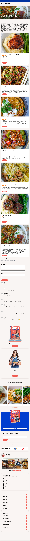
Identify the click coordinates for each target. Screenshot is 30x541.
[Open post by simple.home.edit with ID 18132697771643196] (11, 463)
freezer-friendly (20, 252)
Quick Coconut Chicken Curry (9, 245)
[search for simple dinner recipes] (27, 3)
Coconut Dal (5, 118)
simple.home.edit (4, 458)
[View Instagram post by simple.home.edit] (7, 468)
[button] (12, 407)
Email (2, 273)
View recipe (4, 62)
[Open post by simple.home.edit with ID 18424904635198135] (25, 463)
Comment (3, 264)
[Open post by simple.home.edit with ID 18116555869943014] (18, 463)
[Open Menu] (28, 3)
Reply (4, 286)
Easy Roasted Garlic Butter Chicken (10, 54)
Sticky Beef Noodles (6, 86)
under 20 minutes (11, 189)
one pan (18, 90)
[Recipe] (15, 396)
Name (2, 269)
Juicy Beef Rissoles (6, 215)
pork (13, 155)
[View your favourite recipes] (25, 3)
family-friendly (8, 92)
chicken (26, 59)
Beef (18, 91)
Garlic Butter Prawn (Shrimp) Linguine (11, 184)
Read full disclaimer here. (25, 535)
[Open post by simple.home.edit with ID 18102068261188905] (5, 463)
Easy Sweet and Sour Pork (8, 150)
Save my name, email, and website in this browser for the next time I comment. (13, 278)
